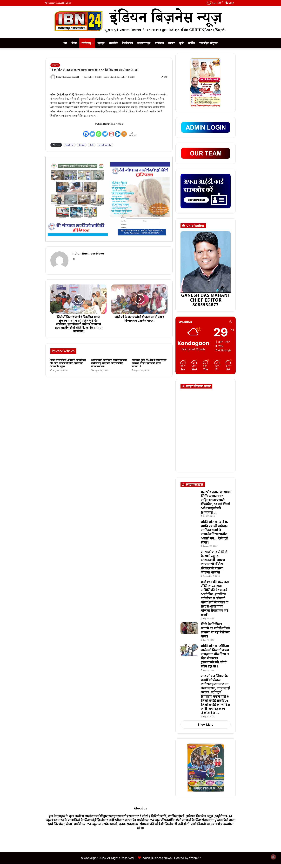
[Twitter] (92, 132)
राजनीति (113, 43)
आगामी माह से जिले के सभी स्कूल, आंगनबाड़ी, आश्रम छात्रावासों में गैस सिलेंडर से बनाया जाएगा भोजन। (214, 562)
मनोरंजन (159, 43)
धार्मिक (191, 43)
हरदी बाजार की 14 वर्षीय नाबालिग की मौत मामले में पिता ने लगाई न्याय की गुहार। (68, 363)
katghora (69, 145)
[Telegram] (105, 132)
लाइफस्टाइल (143, 43)
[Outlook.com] (117, 132)
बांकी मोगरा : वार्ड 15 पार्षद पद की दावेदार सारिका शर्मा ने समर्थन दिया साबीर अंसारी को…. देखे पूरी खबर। (214, 532)
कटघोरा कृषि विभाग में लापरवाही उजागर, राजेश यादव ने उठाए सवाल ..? (149, 363)
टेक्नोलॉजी (127, 43)
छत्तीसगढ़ (86, 43)
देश (65, 43)
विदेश (74, 43)
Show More (206, 724)
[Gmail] (111, 132)
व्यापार (171, 43)
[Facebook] (86, 132)
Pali (91, 145)
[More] (124, 132)
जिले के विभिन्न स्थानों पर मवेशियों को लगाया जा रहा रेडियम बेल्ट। (215, 630)
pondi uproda (105, 145)
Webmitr (195, 858)
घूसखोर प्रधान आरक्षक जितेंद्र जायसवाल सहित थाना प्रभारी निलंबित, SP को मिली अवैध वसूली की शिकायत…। (216, 502)
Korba (81, 145)
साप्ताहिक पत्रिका (208, 43)
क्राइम (101, 43)
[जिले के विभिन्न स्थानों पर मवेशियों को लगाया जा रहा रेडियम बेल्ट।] (189, 628)
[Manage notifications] (273, 856)
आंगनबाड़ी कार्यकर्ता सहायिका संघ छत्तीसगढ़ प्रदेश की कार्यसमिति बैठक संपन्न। (109, 363)
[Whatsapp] (98, 132)
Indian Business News (66, 77)
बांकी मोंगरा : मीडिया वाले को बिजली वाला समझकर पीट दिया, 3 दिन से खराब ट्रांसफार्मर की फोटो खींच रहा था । (215, 656)
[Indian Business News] (140, 20)
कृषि (181, 43)
